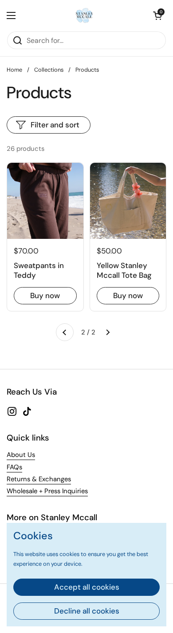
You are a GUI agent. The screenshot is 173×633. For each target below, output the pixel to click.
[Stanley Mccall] (84, 15)
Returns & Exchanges (39, 479)
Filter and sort (55, 125)
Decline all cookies (86, 611)
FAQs (14, 467)
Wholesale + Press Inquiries (47, 491)
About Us (21, 454)
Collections (48, 69)
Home (14, 69)
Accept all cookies (86, 587)
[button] (157, 15)
